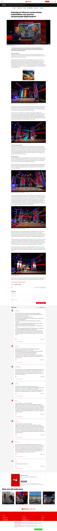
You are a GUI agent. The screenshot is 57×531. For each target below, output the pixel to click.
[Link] (16, 299)
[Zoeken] (50, 1)
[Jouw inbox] (52, 1)
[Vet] (12, 299)
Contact (41, 7)
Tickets (24, 7)
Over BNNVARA (30, 7)
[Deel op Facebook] (37, 287)
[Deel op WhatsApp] (43, 287)
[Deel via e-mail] (45, 287)
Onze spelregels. (13, 292)
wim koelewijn (17, 366)
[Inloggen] (53, 1)
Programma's (19, 7)
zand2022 (17, 310)
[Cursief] (13, 299)
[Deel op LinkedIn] (41, 287)
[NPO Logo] (55, 1)
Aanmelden (24, 481)
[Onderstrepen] (15, 299)
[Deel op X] (39, 287)
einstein (16, 383)
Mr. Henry (17, 441)
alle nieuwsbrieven (37, 483)
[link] (16, 284)
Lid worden (36, 7)
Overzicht (14, 7)
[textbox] (28, 297)
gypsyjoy (16, 345)
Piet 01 (16, 400)
